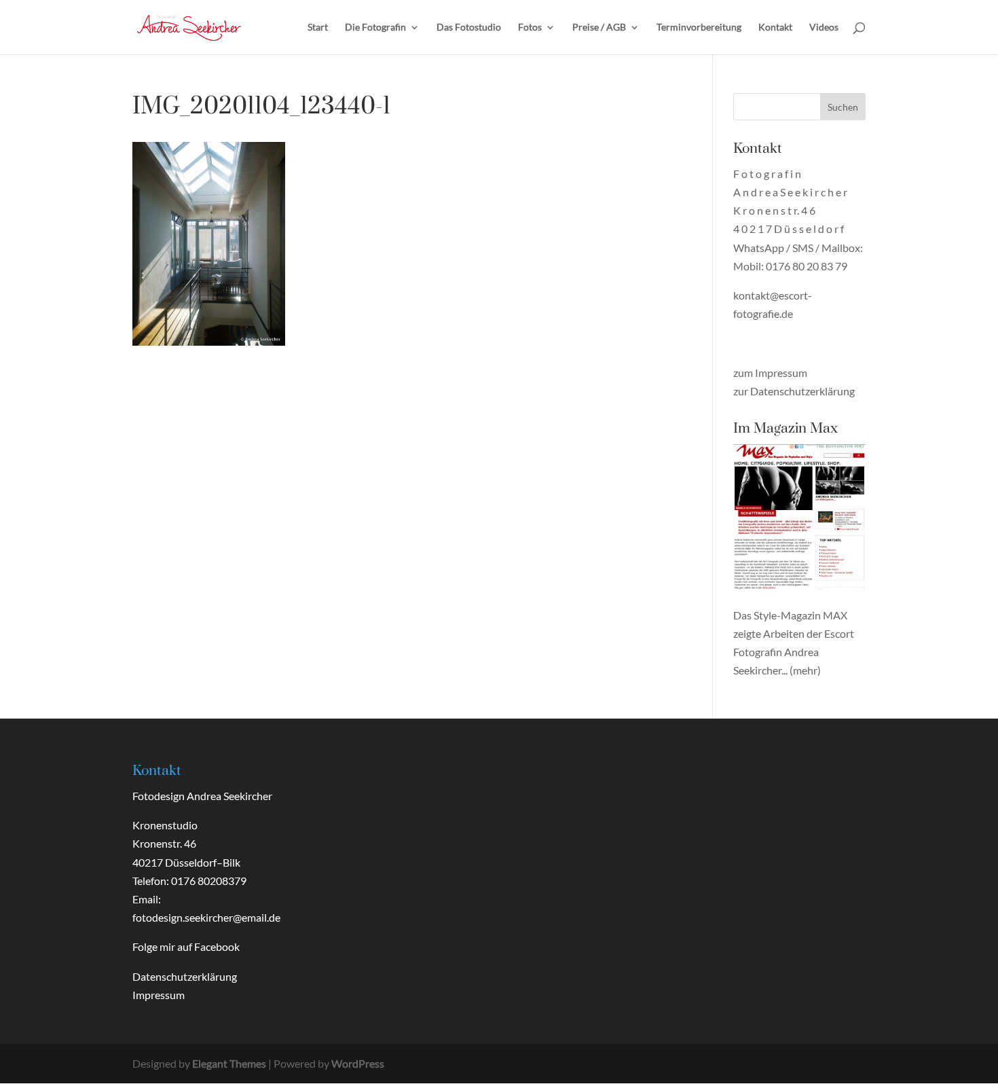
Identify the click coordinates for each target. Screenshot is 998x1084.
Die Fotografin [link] (375, 27)
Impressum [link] (158, 994)
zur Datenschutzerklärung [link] (794, 390)
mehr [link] (805, 670)
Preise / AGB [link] (599, 27)
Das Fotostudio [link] (469, 27)
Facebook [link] (217, 946)
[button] (843, 106)
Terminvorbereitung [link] (699, 27)
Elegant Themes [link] (229, 1063)
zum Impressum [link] (770, 372)
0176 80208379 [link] (208, 880)
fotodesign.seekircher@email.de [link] (206, 917)
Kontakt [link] (775, 27)
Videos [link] (823, 27)
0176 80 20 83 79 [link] (806, 265)
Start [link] (318, 27)
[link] (189, 25)
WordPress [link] (357, 1063)
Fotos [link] (530, 27)
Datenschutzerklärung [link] (184, 976)
